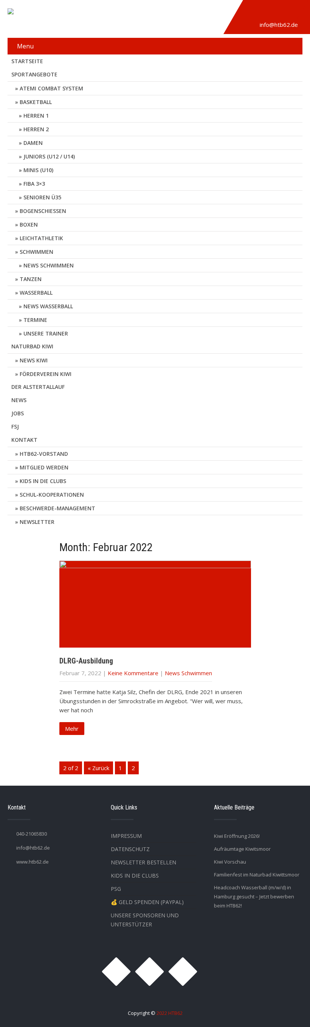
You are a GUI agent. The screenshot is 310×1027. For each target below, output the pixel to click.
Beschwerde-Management (57, 508)
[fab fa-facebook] (270, 12)
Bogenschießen (43, 210)
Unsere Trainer (45, 333)
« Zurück (98, 768)
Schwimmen (36, 251)
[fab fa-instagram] (253, 12)
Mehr (72, 728)
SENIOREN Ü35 (42, 197)
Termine (35, 319)
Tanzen (31, 279)
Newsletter (37, 521)
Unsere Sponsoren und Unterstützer (145, 920)
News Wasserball (48, 306)
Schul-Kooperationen (52, 494)
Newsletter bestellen (143, 862)
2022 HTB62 (170, 1013)
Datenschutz (130, 849)
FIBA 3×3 (34, 183)
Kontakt (24, 439)
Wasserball (36, 292)
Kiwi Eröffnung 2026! (237, 836)
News (18, 400)
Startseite (27, 61)
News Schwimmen (48, 265)
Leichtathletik (41, 238)
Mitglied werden (44, 467)
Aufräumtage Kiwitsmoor (242, 848)
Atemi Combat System (51, 88)
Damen (33, 142)
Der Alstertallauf (38, 386)
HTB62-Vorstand (44, 453)
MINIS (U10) (38, 170)
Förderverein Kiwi (45, 374)
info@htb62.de (279, 24)
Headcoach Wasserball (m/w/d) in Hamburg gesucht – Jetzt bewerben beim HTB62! (254, 896)
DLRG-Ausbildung (86, 660)
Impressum (126, 835)
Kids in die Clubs (43, 481)
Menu (25, 46)
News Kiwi (34, 360)
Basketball (36, 102)
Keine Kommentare (133, 673)
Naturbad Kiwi (32, 346)
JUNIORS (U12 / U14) (49, 156)
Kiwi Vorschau (230, 861)
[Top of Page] (288, 1011)
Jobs (17, 413)
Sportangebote (34, 74)
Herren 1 (36, 115)
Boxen (29, 224)
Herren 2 (36, 129)
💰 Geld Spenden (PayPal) (147, 902)
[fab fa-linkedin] (288, 12)
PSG (116, 888)
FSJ (15, 426)
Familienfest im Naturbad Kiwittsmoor (256, 874)
